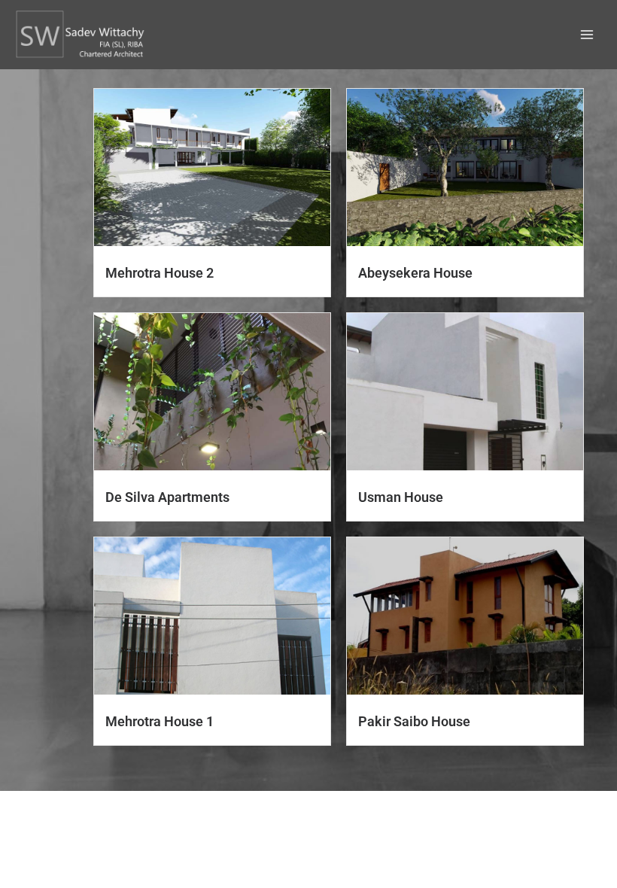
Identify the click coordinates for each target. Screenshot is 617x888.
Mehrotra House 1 (159, 721)
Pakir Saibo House (414, 721)
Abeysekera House (415, 273)
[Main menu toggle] (587, 35)
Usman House (400, 497)
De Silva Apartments (167, 497)
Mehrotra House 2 (159, 273)
